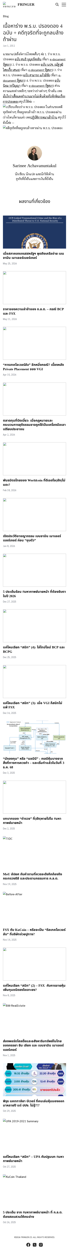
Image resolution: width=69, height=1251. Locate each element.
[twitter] (34, 1244)
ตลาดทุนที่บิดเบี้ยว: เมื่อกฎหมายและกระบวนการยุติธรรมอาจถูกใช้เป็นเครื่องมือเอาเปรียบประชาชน (34, 425)
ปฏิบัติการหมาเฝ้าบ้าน (43, 117)
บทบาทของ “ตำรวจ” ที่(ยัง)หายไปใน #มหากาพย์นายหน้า (32, 820)
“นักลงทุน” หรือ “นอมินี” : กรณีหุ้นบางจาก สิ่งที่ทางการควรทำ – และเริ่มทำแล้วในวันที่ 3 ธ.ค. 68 (33, 763)
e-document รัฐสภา (40, 70)
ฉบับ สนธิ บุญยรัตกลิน (28, 59)
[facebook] (28, 1244)
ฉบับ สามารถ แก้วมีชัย (36, 75)
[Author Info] (34, 159)
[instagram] (40, 1244)
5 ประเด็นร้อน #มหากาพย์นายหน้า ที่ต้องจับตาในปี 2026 (34, 593)
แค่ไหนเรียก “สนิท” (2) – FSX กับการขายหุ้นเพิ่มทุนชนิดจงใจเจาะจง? (34, 987)
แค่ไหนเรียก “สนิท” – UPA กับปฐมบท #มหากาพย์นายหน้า (33, 1158)
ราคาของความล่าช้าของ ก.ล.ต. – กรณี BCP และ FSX (33, 311)
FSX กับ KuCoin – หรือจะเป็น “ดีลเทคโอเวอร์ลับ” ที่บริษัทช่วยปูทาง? (34, 932)
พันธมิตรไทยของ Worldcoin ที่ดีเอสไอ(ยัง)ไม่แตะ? (34, 482)
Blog (6, 16)
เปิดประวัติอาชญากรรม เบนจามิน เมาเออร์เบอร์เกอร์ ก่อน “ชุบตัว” (32, 538)
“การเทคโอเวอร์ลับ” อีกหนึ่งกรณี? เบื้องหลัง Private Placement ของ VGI (33, 367)
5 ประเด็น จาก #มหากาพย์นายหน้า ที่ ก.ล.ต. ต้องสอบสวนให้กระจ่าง (33, 1214)
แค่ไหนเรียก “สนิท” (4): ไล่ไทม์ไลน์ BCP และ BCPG (34, 649)
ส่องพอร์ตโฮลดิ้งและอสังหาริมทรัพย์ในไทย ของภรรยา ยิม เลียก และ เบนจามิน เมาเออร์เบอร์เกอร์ (33, 1045)
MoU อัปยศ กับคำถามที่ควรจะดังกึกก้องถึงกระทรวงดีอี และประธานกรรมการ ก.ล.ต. (32, 876)
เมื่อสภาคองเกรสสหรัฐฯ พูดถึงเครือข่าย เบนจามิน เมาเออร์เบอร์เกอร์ (33, 255)
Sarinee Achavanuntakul (34, 166)
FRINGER (26, 4)
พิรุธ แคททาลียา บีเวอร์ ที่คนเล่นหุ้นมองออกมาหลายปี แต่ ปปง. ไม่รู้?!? (33, 1103)
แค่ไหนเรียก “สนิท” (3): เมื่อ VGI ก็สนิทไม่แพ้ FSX (32, 705)
